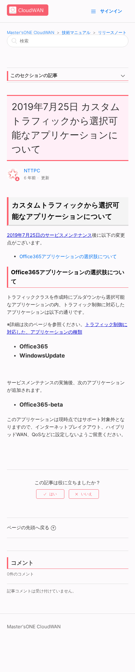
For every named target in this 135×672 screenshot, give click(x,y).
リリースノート (112, 32)
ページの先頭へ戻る (28, 527)
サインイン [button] (111, 11)
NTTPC (32, 171)
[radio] (50, 494)
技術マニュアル (76, 32)
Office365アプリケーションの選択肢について (68, 256)
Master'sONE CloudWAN (30, 32)
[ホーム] (27, 14)
